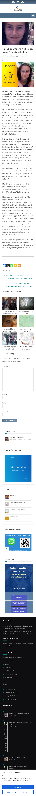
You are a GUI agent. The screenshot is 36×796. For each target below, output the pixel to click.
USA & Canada (9, 671)
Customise (9, 792)
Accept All (18, 787)
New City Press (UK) (11, 692)
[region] (18, 783)
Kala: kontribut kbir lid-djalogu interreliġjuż (19, 713)
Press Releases (10, 689)
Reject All (26, 792)
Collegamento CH (10, 699)
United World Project (11, 674)
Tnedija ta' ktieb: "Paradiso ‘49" (17, 502)
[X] (8, 265)
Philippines (8, 667)
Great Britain (9, 661)
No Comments (23, 56)
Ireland (7, 664)
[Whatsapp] (11, 265)
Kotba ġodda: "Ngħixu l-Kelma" (17, 509)
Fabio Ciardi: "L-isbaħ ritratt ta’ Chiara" (18, 766)
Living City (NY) (10, 696)
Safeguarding (7, 643)
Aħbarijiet (8, 270)
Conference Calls (14, 516)
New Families (9, 677)
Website (5, 411)
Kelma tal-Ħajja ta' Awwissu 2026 (18, 437)
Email (4, 403)
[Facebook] (4, 265)
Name (5, 394)
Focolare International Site (13, 657)
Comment (6, 366)
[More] (19, 265)
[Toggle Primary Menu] (33, 15)
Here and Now (13, 495)
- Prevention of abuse (19, 643)
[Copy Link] (15, 265)
